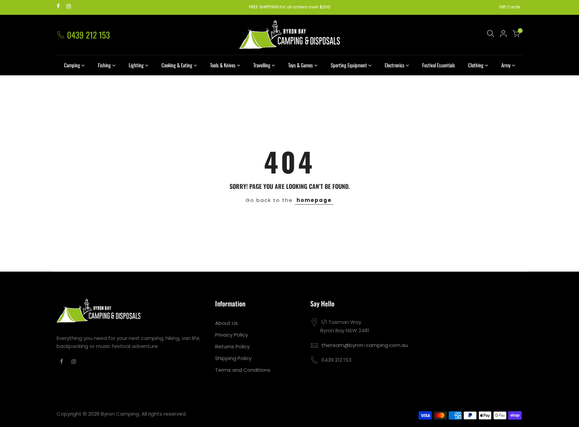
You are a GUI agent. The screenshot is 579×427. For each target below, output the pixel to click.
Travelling (261, 65)
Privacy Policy (231, 334)
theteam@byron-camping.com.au (364, 345)
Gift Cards (509, 7)
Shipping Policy (233, 358)
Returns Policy (232, 346)
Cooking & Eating (177, 65)
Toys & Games (300, 65)
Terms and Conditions (242, 369)
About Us (226, 323)
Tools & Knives (223, 65)
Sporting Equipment (349, 65)
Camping (72, 65)
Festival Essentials (438, 65)
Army (506, 65)
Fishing (104, 65)
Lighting (136, 65)
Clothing (476, 65)
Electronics (394, 65)
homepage (314, 200)
